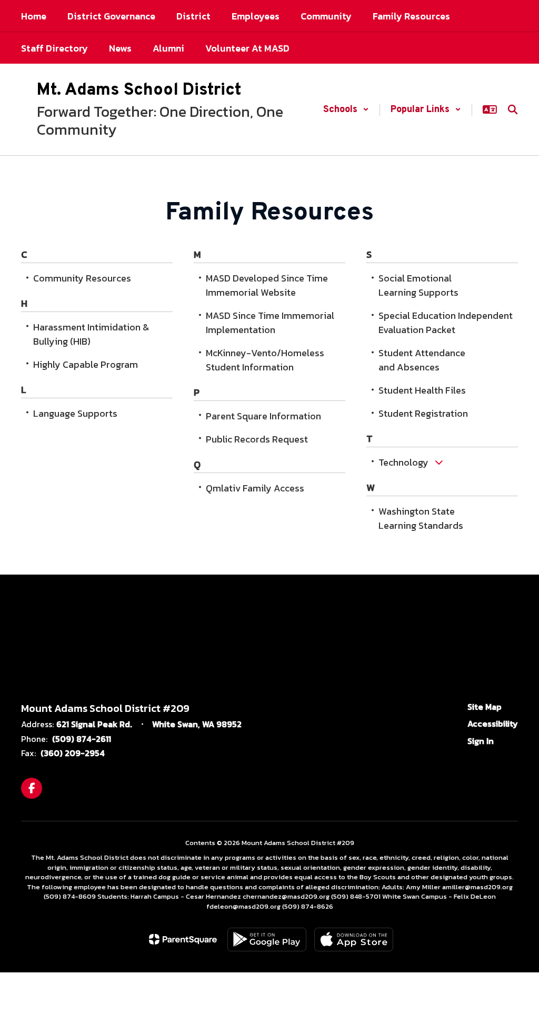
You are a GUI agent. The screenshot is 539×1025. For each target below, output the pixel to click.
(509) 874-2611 (81, 738)
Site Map (484, 706)
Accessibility (492, 723)
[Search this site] (512, 109)
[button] (346, 110)
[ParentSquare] (182, 939)
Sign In (480, 741)
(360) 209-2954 (73, 753)
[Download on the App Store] (353, 939)
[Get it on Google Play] (266, 939)
